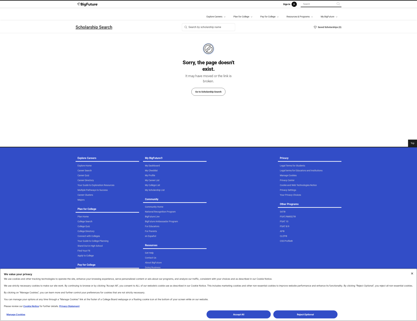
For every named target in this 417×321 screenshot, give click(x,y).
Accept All (238, 314)
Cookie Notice (31, 306)
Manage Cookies (16, 314)
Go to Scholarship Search (208, 91)
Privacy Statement (69, 306)
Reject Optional (305, 314)
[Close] (412, 273)
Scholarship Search (94, 27)
